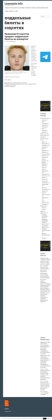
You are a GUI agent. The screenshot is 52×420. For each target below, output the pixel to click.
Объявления (21, 7)
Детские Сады (45, 224)
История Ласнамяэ (40, 7)
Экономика (44, 204)
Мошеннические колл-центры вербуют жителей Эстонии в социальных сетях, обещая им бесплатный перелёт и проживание (45, 375)
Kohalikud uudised (44, 118)
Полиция (44, 238)
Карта (47, 7)
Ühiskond (44, 132)
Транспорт (11, 11)
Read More (48, 418)
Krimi (43, 121)
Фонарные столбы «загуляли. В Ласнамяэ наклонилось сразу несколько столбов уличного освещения (45, 261)
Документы (44, 147)
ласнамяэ (14, 84)
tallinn (11, 84)
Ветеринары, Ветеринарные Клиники (45, 221)
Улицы (6, 11)
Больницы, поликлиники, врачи (45, 216)
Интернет (44, 152)
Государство (44, 145)
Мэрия (43, 165)
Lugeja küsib (44, 125)
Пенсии (43, 177)
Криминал (8, 82)
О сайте (16, 11)
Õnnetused (44, 127)
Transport (44, 130)
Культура (44, 157)
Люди (43, 159)
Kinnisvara (44, 120)
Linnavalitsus (44, 123)
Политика (44, 181)
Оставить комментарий (10, 86)
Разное (43, 207)
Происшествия (45, 184)
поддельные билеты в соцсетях (22, 84)
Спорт (43, 192)
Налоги (43, 167)
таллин (11, 85)
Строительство (45, 197)
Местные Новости (13, 7)
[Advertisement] (45, 34)
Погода (43, 179)
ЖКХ (43, 148)
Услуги (43, 209)
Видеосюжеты (45, 143)
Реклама (44, 191)
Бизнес (43, 142)
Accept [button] (45, 418)
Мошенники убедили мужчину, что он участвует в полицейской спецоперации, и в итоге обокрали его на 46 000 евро (45, 349)
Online (8, 411)
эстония (14, 85)
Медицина (44, 160)
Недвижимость (45, 171)
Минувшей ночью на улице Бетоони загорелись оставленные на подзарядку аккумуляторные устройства (44, 297)
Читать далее (8, 79)
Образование (45, 174)
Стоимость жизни (46, 194)
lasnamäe (7, 84)
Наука (43, 169)
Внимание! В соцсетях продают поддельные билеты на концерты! (17, 36)
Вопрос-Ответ (43, 133)
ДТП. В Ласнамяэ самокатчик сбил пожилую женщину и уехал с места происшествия (44, 268)
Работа (43, 187)
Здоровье (44, 150)
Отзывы (33, 7)
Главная (7, 7)
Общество (19, 82)
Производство (45, 182)
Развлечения (23, 82)
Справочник (28, 7)
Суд (42, 200)
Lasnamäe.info (14, 3)
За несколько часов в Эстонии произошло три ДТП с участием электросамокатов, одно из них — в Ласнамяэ (44, 385)
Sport (43, 128)
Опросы (42, 211)
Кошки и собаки (45, 154)
